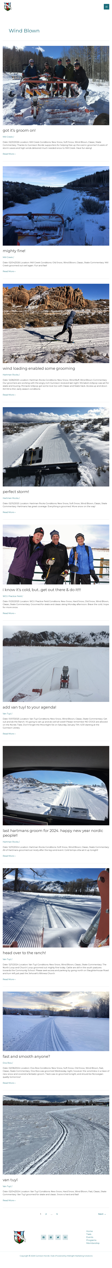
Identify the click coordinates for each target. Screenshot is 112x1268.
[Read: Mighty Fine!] (56, 206)
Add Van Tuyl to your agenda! (29, 707)
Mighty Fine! (14, 251)
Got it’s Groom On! (19, 130)
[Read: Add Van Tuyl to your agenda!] (56, 663)
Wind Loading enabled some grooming (39, 368)
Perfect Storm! (16, 491)
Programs (91, 1240)
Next (102, 1214)
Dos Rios (7, 1063)
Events (89, 1237)
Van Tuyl (7, 713)
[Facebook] (43, 1237)
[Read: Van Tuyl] (56, 1134)
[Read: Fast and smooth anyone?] (56, 1021)
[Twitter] (58, 1237)
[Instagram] (50, 1237)
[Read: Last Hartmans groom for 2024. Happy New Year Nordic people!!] (56, 785)
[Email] (65, 1237)
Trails (88, 1234)
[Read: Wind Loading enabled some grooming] (56, 323)
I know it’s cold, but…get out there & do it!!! (42, 590)
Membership (93, 1243)
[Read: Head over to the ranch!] (56, 908)
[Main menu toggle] (106, 6)
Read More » (9, 154)
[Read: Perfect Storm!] (56, 446)
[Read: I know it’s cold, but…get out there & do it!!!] (56, 554)
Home (89, 1231)
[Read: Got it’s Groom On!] (56, 85)
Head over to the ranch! (24, 953)
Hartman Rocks (10, 375)
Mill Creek (8, 137)
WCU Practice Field (12, 596)
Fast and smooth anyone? (26, 1056)
